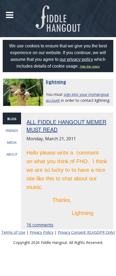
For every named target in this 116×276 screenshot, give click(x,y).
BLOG (11, 119)
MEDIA (12, 142)
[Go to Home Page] (58, 18)
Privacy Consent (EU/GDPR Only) (86, 232)
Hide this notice (90, 66)
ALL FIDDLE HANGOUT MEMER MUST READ (66, 125)
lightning (56, 82)
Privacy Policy (41, 232)
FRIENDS (12, 130)
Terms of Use (13, 232)
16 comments (39, 225)
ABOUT (12, 154)
